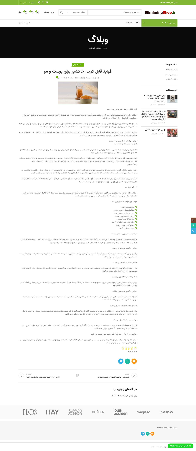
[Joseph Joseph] (75, 412)
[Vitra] (166, 412)
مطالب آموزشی (95, 48)
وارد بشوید (115, 395)
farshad (78, 78)
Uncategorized (171, 70)
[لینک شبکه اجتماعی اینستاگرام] (193, 220)
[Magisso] (143, 412)
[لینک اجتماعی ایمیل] (47, 2)
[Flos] (30, 412)
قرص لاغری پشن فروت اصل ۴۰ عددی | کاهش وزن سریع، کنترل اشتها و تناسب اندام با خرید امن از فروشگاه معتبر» (153, 115)
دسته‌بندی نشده (171, 74)
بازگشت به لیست (77, 375)
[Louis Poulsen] (120, 412)
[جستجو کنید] (62, 12)
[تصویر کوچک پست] (172, 100)
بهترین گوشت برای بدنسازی (155, 129)
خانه (105, 48)
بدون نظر (154, 104)
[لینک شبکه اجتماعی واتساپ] (43, 2)
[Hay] (52, 412)
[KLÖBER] (98, 412)
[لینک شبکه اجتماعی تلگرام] (39, 2)
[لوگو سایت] (160, 12)
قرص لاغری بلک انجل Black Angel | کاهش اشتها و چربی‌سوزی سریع (154, 98)
